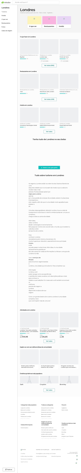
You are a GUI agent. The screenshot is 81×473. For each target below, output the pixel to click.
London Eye (43, 57)
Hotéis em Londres (26, 105)
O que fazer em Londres (28, 37)
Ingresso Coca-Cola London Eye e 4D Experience (68, 331)
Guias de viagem (7, 30)
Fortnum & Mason (65, 91)
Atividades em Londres (27, 310)
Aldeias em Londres (46, 410)
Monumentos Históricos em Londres (28, 413)
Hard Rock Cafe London (47, 91)
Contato (53, 453)
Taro (21, 91)
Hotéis (4, 15)
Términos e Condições (26, 459)
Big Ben (22, 57)
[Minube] (5, 2)
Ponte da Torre (64, 57)
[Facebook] (70, 450)
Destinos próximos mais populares (31, 373)
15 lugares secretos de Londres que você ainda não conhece (69, 366)
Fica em (64, 405)
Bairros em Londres (46, 414)
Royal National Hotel (66, 125)
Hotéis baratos (24, 427)
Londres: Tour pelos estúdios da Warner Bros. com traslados (29, 331)
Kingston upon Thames (67, 436)
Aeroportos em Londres (47, 408)
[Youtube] (76, 450)
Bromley (63, 384)
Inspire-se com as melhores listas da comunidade (46, 423)
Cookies (23, 453)
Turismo (4, 12)
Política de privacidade (27, 456)
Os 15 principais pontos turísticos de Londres (47, 366)
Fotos (3, 27)
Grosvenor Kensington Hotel (28, 125)
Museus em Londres (26, 416)
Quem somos (24, 461)
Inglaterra (64, 408)
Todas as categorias (47, 405)
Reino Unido (65, 410)
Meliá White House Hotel (47, 125)
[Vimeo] (74, 450)
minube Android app (41, 456)
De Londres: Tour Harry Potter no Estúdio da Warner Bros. (48, 331)
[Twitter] (72, 450)
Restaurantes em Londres (28, 71)
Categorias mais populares (28, 405)
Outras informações (26, 425)
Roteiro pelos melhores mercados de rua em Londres (28, 366)
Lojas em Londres (25, 408)
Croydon (43, 384)
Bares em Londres (25, 410)
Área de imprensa (56, 456)
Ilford (63, 434)
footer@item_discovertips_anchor (45, 453)
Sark (21, 384)
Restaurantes (6, 23)
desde (21, 335)
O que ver (5, 19)
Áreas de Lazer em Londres (48, 412)
